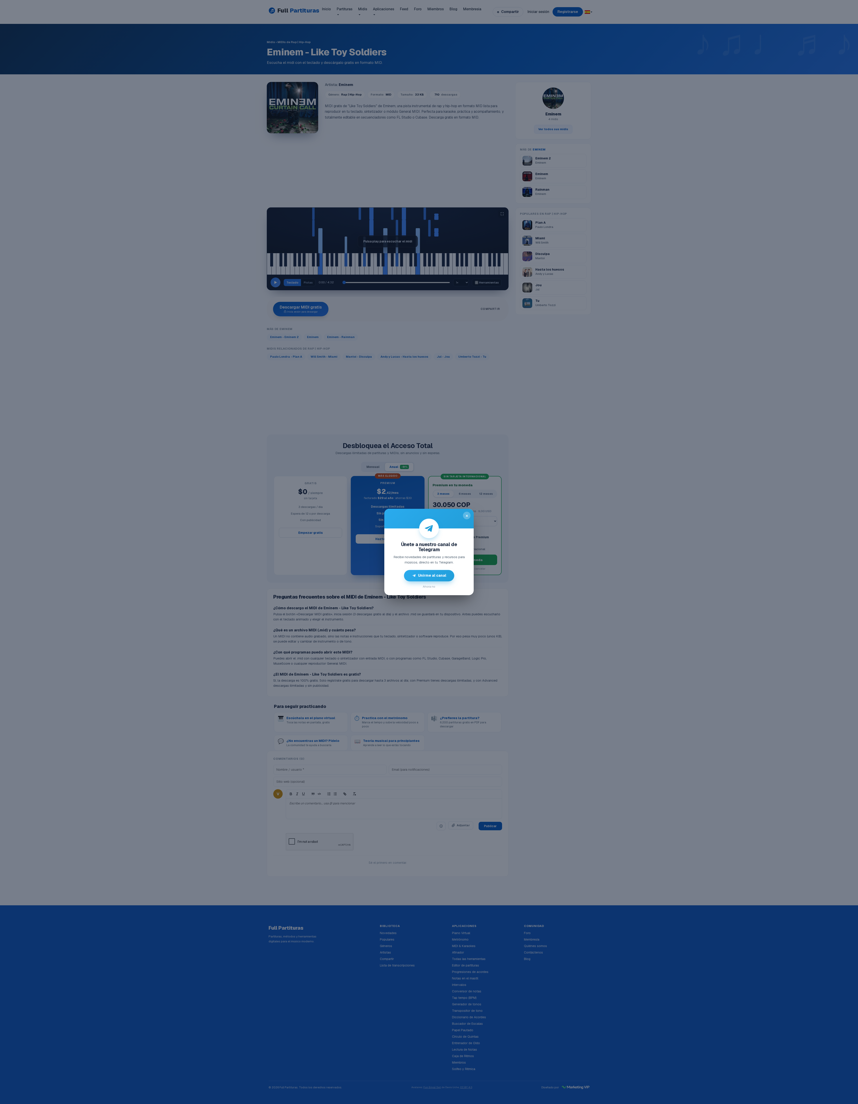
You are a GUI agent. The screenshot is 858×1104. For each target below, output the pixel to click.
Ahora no (429, 586)
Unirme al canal (432, 575)
